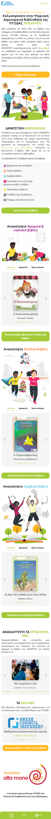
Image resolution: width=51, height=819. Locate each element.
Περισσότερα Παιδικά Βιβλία (25, 475)
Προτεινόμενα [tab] (37, 267)
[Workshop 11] (43, 691)
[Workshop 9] (35, 691)
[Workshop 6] (23, 691)
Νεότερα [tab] (11, 267)
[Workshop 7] (27, 691)
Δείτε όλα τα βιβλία (25, 210)
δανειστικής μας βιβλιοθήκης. (17, 147)
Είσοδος (44, 3)
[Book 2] (21, 322)
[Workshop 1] (3, 691)
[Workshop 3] (11, 691)
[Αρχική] (7, 3)
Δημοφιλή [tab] (23, 267)
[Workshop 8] (31, 691)
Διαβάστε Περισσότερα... (25, 687)
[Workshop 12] (47, 691)
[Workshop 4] (15, 691)
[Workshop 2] (7, 691)
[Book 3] (25, 322)
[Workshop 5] (19, 691)
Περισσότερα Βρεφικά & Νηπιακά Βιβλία (25, 336)
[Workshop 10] (39, 691)
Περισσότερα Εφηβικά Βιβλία (25, 615)
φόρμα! (46, 48)
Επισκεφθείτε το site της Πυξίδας (25, 748)
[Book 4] (30, 322)
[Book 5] (34, 322)
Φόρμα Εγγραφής (25, 74)
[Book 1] (16, 322)
